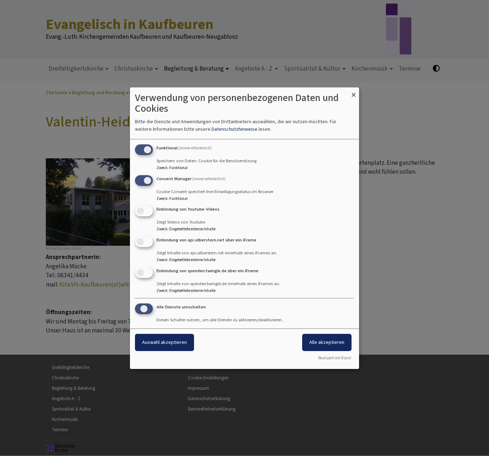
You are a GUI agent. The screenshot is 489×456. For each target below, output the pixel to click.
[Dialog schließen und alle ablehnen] (353, 91)
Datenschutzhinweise (234, 129)
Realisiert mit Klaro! (334, 358)
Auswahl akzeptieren (164, 342)
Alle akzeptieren (326, 342)
